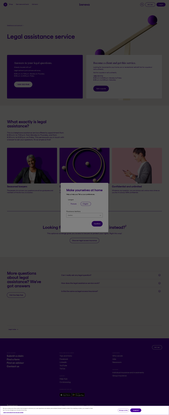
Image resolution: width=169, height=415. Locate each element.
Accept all (135, 410)
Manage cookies (123, 410)
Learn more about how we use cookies (13, 412)
